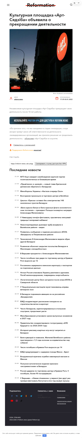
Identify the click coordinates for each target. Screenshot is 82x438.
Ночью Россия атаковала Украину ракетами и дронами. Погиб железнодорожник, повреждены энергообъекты (44, 274)
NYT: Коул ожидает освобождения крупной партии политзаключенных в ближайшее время (42, 178)
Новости (16, 88)
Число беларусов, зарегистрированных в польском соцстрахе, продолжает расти (43, 310)
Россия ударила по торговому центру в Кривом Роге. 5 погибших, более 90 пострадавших (44, 372)
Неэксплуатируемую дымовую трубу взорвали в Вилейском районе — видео (41, 226)
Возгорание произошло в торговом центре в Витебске (44, 196)
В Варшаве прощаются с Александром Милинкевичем (44, 254)
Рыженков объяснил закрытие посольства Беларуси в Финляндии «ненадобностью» (44, 247)
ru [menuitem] (74, 2)
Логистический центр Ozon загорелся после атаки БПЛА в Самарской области (46, 281)
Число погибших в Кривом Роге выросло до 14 (41, 347)
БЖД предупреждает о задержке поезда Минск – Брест (44, 352)
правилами (61, 397)
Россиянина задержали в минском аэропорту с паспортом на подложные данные (46, 266)
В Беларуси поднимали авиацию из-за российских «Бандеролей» (42, 295)
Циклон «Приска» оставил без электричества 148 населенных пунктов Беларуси (42, 202)
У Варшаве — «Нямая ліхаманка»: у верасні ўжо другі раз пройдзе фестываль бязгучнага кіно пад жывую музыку (45, 379)
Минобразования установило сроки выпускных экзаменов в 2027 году (46, 317)
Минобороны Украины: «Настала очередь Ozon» (41, 191)
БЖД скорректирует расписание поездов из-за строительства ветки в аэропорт (41, 303)
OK (45, 435)
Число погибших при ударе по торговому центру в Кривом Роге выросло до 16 (46, 259)
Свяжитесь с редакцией (24, 145)
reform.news (18, 99)
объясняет (29, 138)
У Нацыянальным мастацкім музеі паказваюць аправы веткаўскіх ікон (44, 288)
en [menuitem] (79, 2)
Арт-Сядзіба (14, 157)
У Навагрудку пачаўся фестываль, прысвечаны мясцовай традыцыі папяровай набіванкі (45, 219)
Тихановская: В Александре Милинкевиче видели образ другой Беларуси (45, 240)
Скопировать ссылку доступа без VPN (51, 164)
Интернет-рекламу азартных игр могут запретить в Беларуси (42, 331)
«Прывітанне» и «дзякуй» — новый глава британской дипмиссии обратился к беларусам (43, 185)
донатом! (37, 150)
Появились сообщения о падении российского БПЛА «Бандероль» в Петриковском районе (43, 233)
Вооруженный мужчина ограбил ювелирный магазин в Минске (44, 358)
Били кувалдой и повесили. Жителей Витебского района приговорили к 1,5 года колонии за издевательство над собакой (45, 340)
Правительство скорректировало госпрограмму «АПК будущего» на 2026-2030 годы (44, 324)
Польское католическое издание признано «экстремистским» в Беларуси (39, 365)
